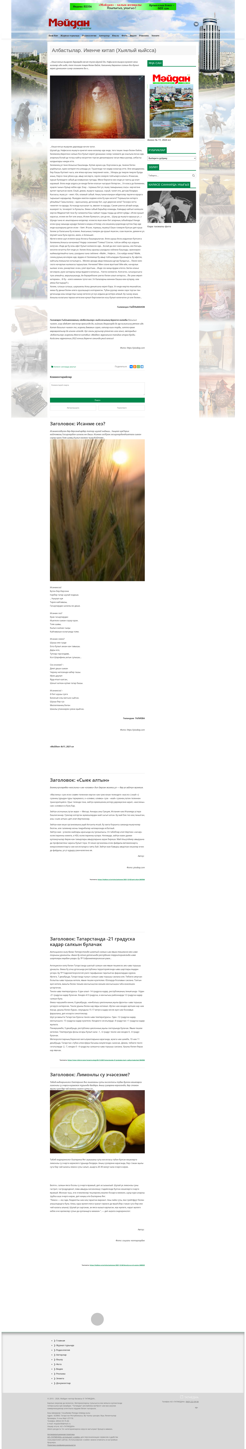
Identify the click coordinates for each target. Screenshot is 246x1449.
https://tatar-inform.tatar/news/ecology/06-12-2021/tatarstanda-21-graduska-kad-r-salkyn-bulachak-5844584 (106, 1060)
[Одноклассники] (134, 366)
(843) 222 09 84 (192, 1401)
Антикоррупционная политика (61, 1434)
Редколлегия (89, 35)
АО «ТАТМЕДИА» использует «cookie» (63, 1437)
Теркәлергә (122, 408)
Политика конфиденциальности (61, 1445)
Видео (133, 35)
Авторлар (104, 35)
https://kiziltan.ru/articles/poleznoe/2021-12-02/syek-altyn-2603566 (121, 879)
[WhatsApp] (138, 366)
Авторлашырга (73, 408)
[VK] (196, 24)
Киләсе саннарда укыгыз (65, 366)
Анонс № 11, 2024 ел (159, 139)
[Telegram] (142, 366)
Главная (60, 1340)
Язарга (97, 400)
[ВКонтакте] (131, 366)
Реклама (144, 35)
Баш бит (53, 35)
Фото (124, 35)
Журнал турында (69, 35)
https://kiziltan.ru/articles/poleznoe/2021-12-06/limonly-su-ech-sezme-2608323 (117, 1265)
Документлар (63, 1383)
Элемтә (155, 35)
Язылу (115, 35)
